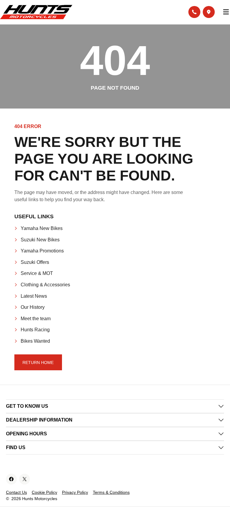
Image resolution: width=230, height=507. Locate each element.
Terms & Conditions (111, 492)
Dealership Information (39, 419)
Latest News (34, 296)
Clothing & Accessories (45, 284)
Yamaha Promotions (42, 250)
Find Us (15, 447)
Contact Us (16, 492)
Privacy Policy (75, 492)
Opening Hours (26, 433)
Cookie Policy (44, 492)
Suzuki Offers (35, 262)
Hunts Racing (35, 329)
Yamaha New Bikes (42, 228)
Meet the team (36, 318)
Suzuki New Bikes (40, 239)
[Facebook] (11, 479)
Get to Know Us (27, 406)
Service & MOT (37, 273)
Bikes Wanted (35, 341)
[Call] (194, 12)
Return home (38, 362)
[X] (24, 479)
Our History (33, 307)
